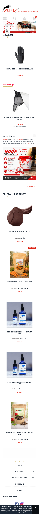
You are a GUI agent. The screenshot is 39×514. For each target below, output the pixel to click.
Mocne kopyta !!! (10, 136)
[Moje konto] (24, 18)
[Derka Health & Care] (19, 27)
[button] (5, 18)
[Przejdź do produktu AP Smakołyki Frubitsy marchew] (19, 264)
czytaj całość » (31, 186)
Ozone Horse (23, 339)
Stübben (23, 238)
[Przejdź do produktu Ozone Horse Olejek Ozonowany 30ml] (19, 365)
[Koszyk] (34, 18)
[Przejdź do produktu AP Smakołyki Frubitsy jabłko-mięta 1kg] (19, 415)
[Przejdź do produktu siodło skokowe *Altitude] (19, 216)
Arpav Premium (23, 288)
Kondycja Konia (28, 140)
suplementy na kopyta (19, 143)
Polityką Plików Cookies (19, 508)
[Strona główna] (19, 9)
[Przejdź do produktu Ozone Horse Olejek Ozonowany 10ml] (19, 315)
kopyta (9, 143)
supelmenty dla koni (9, 141)
